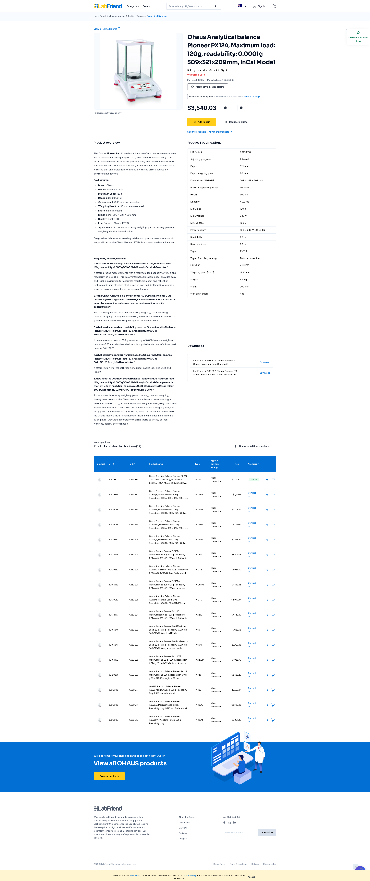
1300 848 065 (233, 817)
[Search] (215, 6)
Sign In (261, 6)
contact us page (252, 96)
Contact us (184, 822)
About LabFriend (187, 817)
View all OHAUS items (105, 28)
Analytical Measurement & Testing (118, 16)
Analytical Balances (158, 16)
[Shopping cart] (274, 6)
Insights (183, 838)
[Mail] (229, 823)
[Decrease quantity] (225, 107)
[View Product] (267, 479)
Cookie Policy (190, 875)
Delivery (183, 833)
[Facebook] (224, 823)
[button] (215, 6)
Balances (141, 16)
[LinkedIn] (234, 823)
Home (96, 16)
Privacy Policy (135, 875)
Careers (183, 828)
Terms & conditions (238, 864)
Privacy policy (269, 864)
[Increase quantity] (241, 107)
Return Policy (219, 864)
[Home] (110, 6)
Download (264, 362)
